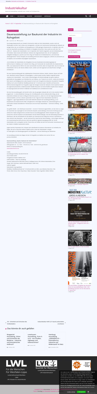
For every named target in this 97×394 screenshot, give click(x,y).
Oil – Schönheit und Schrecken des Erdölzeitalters (17, 323)
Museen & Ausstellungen (12, 30)
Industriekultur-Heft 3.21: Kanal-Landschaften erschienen (51, 323)
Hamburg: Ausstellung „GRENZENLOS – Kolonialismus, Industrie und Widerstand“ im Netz (56, 339)
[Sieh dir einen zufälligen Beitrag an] (90, 16)
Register (29, 16)
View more (74, 389)
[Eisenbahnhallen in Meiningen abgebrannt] (80, 181)
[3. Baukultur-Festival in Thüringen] (80, 104)
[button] (14, 16)
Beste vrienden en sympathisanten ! (77, 132)
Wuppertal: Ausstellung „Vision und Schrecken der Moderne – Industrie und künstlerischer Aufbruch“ (14, 339)
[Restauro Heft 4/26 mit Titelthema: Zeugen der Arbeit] (80, 77)
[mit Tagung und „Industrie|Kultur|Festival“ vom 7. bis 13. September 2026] (80, 192)
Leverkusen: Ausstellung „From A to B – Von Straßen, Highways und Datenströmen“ (35, 338)
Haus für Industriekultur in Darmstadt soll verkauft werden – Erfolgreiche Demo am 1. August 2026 (78, 223)
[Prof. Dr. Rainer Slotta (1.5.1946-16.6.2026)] (80, 238)
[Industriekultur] (7, 16)
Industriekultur (16, 8)
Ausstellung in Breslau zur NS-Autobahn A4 (78, 173)
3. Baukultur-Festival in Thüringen (76, 109)
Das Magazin (21, 16)
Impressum (47, 16)
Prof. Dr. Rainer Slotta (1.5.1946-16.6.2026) (78, 246)
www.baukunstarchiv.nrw (13, 148)
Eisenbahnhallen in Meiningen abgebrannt (78, 184)
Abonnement (38, 16)
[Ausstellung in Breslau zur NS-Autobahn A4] (80, 166)
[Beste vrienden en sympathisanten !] (80, 122)
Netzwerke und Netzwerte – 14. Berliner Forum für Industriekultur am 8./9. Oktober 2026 (23, 2)
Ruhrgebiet (20, 40)
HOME (11, 16)
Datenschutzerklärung (66, 389)
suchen (70, 39)
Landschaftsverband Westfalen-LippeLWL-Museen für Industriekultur (16, 377)
